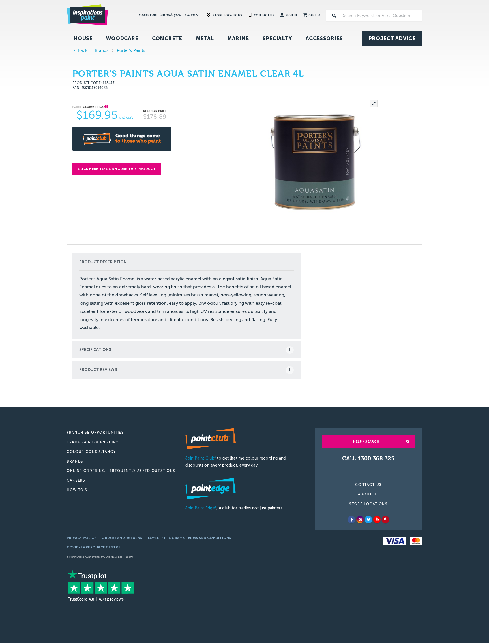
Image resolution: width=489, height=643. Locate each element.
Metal (205, 38)
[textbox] (381, 15)
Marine (238, 38)
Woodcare (122, 38)
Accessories (324, 38)
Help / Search (366, 441)
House (83, 38)
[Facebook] (351, 519)
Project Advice (391, 38)
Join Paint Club (200, 458)
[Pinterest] (385, 519)
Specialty (277, 38)
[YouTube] (377, 519)
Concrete (167, 38)
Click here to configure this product (117, 169)
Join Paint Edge (200, 508)
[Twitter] (368, 519)
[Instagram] (360, 519)
